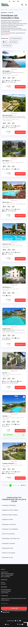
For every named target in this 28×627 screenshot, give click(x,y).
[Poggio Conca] (14, 316)
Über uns (3, 582)
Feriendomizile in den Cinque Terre (11, 538)
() (14, 1)
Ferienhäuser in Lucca (7, 557)
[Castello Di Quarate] (14, 451)
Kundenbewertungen (16, 38)
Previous (4, 59)
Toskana (7, 75)
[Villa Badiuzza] (14, 275)
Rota (17, 75)
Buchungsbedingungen (6, 589)
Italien (3, 75)
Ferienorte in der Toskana (8, 553)
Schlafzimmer (7, 45)
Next (24, 59)
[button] (10, 1)
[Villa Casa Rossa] (14, 103)
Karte (7, 624)
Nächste (23, 485)
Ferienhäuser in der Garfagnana (10, 529)
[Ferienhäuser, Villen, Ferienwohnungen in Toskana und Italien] (5, 4)
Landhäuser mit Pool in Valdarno (10, 510)
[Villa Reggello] (14, 59)
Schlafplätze (14, 42)
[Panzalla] (14, 403)
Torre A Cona (18, 374)
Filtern (20, 624)
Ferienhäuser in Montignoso (9, 505)
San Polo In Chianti (20, 417)
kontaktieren (7, 34)
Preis (5, 42)
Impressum (3, 584)
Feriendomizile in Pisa (7, 548)
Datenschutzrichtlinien (6, 591)
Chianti (12, 465)
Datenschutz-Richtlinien (20, 610)
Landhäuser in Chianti (7, 519)
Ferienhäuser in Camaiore (8, 543)
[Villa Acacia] (14, 190)
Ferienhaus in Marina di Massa (9, 514)
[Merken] (24, 52)
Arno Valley (13, 75)
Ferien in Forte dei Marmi (8, 533)
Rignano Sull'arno (19, 162)
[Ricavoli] (14, 360)
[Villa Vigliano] (14, 148)
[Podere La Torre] (14, 232)
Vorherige (5, 485)
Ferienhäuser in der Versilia (9, 524)
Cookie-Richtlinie (4, 592)
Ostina (17, 204)
